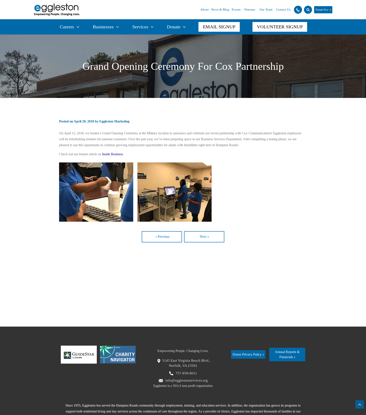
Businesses (103, 26)
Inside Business (112, 154)
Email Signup (219, 26)
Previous (163, 236)
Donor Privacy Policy (247, 354)
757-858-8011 (186, 373)
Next (203, 236)
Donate (173, 26)
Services (140, 26)
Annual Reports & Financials (287, 354)
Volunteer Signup (280, 26)
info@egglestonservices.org (186, 380)
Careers (67, 26)
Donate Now (322, 9)
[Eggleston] (57, 9)
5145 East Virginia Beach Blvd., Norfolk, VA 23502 (186, 363)
